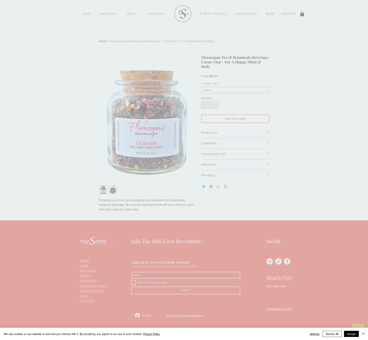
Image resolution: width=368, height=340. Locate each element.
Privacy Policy (151, 334)
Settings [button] (315, 334)
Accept (351, 334)
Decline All (332, 334)
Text (170, 152)
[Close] (363, 334)
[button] (352, 15)
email (115, 155)
